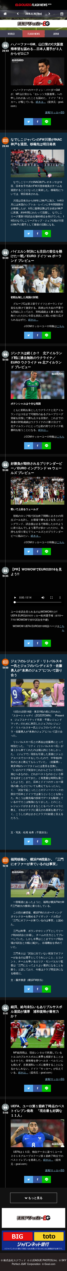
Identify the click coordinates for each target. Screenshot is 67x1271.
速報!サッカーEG (54, 112)
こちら (60, 326)
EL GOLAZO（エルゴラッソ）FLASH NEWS (33, 5)
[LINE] (46, 121)
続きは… (41, 101)
